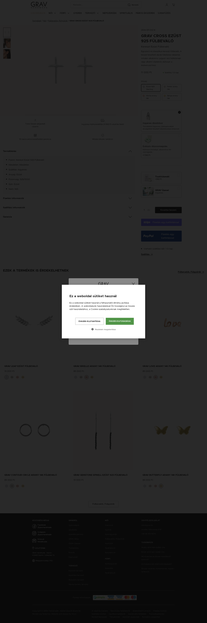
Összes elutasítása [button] (89, 321)
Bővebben (74, 312)
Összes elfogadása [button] (120, 321)
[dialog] (103, 311)
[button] (103, 329)
